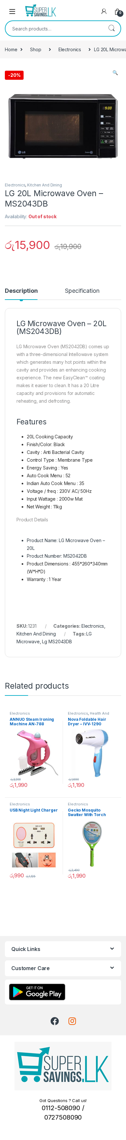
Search (111, 28)
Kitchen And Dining (44, 185)
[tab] (21, 294)
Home (11, 49)
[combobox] (53, 28)
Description (21, 291)
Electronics (69, 49)
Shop (35, 49)
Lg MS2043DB (57, 641)
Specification (82, 291)
